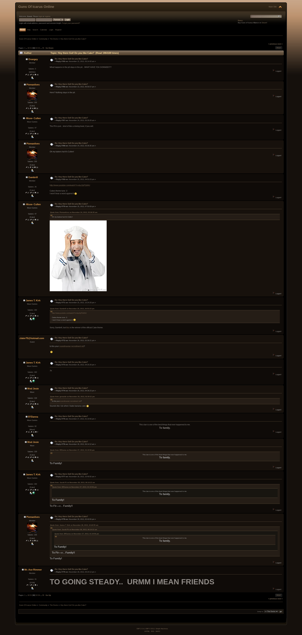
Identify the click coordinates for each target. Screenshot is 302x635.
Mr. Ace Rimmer (33, 569)
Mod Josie (33, 388)
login (40, 16)
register (47, 16)
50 (29, 48)
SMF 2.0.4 (140, 628)
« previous (272, 44)
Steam (264, 23)
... (27, 48)
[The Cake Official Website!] (33, 319)
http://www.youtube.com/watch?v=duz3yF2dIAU (70, 185)
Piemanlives (33, 84)
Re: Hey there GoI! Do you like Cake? (71, 59)
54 (39, 48)
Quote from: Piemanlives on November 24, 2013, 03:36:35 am (73, 212)
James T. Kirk (33, 300)
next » (279, 44)
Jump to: (260, 611)
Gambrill (33, 177)
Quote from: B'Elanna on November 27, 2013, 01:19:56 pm (72, 450)
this (67, 327)
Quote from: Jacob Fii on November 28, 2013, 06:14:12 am (72, 482)
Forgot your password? (71, 23)
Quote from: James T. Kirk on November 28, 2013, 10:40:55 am (74, 525)
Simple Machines (162, 628)
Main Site (273, 7)
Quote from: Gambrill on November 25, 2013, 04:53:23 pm (72, 308)
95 (43, 48)
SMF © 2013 (150, 628)
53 (37, 48)
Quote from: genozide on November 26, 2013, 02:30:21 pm (72, 396)
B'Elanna (33, 416)
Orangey (33, 59)
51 (31, 48)
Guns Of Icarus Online (36, 7)
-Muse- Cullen (33, 118)
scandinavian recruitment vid (71, 346)
